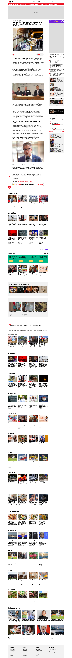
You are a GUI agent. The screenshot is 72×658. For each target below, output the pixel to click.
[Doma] (50, 126)
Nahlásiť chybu (14, 187)
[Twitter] (53, 647)
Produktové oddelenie (39, 650)
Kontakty (37, 647)
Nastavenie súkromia (13, 651)
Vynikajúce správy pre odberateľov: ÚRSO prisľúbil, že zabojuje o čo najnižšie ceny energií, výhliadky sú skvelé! (22, 205)
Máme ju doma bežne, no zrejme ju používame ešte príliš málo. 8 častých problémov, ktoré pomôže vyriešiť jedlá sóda (43, 582)
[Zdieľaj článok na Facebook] (9, 180)
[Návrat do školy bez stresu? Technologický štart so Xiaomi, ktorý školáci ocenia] (43, 418)
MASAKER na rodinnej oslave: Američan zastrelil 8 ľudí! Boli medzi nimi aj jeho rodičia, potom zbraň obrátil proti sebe (58, 150)
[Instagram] (51, 647)
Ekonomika (37, 4)
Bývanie (10, 570)
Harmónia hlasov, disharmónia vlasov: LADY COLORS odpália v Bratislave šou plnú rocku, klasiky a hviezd (12, 274)
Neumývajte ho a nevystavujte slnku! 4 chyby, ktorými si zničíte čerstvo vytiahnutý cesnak (22, 600)
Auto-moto (11, 472)
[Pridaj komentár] (9, 176)
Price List (24, 654)
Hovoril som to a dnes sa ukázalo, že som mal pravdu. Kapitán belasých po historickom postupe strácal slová (12, 562)
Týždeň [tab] (62, 54)
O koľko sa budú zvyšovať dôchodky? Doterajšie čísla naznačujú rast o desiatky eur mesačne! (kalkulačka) (12, 445)
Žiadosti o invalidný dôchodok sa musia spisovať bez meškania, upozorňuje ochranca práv (12, 503)
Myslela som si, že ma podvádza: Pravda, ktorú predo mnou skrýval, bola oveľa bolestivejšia (58, 111)
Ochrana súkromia (12, 650)
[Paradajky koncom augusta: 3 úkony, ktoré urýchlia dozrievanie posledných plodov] (12, 594)
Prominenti (21, 4)
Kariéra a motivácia (14, 492)
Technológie (12, 530)
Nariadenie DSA (12, 655)
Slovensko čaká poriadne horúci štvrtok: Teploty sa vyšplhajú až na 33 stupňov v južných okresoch (33, 345)
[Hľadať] (63, 4)
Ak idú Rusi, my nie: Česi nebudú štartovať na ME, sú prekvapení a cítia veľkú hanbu (22, 463)
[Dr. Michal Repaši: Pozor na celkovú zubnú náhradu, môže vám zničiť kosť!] (22, 398)
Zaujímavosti (31, 4)
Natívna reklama (25, 655)
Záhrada (9, 603)
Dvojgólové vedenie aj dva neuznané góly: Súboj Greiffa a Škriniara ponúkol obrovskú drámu (43, 463)
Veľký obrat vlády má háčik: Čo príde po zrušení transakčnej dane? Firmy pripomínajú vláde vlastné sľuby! (43, 445)
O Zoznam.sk (12, 647)
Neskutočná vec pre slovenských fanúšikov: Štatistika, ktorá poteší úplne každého (33, 274)
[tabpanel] (56, 66)
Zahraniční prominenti (41, 387)
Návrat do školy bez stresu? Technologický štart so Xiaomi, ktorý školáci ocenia (43, 274)
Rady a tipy (30, 524)
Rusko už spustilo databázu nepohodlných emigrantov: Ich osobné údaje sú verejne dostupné (43, 365)
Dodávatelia (31, 181)
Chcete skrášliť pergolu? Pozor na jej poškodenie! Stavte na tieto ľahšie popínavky (43, 600)
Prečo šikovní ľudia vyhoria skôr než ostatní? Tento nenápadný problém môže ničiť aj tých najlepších (33, 503)
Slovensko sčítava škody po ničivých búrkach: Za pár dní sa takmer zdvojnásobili (22, 345)
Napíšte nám (11, 654)
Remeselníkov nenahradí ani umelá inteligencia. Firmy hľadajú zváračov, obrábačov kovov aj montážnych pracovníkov (43, 503)
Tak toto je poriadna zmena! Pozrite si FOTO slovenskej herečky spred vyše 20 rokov (23, 322)
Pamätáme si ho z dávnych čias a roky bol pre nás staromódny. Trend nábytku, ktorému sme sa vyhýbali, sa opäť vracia (22, 582)
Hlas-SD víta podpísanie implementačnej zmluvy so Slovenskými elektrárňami (43, 204)
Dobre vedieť (56, 78)
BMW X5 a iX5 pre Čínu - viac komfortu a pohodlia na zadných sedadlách (12, 482)
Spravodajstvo (38, 649)
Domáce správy (13, 334)
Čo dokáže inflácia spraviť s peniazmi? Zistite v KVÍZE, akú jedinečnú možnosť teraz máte (12, 424)
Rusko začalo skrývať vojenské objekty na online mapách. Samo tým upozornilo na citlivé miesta (22, 542)
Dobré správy (12, 413)
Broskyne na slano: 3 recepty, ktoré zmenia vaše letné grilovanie (32, 522)
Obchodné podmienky (26, 651)
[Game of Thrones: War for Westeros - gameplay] (41, 306)
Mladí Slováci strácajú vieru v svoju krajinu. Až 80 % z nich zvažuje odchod (33, 444)
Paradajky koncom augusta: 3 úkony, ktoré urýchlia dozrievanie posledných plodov (12, 600)
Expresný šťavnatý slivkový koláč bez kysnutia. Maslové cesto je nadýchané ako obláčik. (12, 523)
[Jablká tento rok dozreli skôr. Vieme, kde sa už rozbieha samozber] (33, 555)
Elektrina (21, 181)
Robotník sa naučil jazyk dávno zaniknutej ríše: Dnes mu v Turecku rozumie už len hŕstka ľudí (12, 405)
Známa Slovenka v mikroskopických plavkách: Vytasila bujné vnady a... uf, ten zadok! (22, 385)
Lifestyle (51, 4)
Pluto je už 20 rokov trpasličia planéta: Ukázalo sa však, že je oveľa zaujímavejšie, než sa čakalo (43, 405)
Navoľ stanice (51, 131)
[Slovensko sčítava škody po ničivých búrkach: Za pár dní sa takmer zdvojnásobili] (22, 339)
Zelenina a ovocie (31, 603)
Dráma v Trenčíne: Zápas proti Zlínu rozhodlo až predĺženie (33, 463)
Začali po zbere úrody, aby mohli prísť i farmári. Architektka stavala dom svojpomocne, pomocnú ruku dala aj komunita (33, 582)
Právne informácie (12, 649)
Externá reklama (25, 650)
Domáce (10, 4)
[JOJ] (50, 121)
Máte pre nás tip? (38, 655)
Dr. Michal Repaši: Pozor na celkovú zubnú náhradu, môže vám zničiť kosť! (22, 405)
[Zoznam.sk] (51, 652)
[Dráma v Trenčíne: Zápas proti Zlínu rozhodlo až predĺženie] (33, 457)
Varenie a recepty (13, 512)
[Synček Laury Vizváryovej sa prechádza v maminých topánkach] (28, 306)
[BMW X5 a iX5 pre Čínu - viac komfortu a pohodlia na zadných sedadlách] (12, 477)
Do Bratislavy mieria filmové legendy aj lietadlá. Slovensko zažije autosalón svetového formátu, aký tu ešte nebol (22, 483)
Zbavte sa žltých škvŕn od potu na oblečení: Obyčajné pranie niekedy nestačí (21, 327)
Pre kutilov (11, 589)
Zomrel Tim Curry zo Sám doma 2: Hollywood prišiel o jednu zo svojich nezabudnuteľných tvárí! (43, 385)
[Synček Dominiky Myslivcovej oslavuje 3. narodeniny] (15, 306)
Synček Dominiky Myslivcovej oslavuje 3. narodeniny (14, 313)
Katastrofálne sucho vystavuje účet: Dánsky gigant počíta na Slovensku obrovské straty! (22, 445)
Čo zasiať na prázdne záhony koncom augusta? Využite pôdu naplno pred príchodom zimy (33, 600)
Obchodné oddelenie (39, 651)
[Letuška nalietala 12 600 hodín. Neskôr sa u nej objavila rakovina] (22, 555)
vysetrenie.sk (20, 407)
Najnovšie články (12, 320)
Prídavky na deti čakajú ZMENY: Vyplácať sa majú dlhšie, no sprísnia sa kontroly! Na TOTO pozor (25, 325)
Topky (18, 20)
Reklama (24, 647)
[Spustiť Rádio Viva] (56, 20)
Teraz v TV (51, 116)
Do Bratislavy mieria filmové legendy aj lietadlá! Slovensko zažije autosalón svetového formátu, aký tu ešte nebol (22, 274)
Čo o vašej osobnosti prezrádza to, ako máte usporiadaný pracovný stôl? (22, 503)
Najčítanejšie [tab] (53, 54)
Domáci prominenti (20, 387)
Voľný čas (56, 4)
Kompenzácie (25, 181)
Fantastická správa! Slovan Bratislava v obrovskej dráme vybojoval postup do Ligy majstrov (12, 464)
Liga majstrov (9, 467)
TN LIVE (10, 550)
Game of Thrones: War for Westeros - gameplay (40, 312)
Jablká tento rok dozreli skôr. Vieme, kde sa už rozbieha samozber (33, 561)
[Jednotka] (50, 123)
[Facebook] (49, 647)
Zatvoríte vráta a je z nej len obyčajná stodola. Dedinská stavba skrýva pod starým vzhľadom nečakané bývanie (12, 582)
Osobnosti (9, 387)
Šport (26, 4)
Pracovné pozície (11, 253)
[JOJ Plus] (50, 128)
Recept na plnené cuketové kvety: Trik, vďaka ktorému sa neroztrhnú (42, 523)
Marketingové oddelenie (39, 654)
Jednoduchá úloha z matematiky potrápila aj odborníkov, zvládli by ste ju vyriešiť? (33, 405)
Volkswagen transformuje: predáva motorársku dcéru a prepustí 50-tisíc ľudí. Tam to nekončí (32, 483)
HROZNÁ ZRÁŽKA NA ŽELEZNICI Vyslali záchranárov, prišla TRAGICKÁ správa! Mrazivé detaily (42, 345)
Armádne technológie (10, 545)
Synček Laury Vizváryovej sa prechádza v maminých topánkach (28, 313)
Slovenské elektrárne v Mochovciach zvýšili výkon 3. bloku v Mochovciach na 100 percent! (33, 205)
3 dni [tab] (58, 54)
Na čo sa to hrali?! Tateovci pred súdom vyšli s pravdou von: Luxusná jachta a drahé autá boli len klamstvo (33, 365)
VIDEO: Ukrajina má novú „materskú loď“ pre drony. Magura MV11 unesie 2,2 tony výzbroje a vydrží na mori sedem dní (12, 542)
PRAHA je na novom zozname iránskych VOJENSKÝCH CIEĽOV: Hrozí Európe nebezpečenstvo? (22, 365)
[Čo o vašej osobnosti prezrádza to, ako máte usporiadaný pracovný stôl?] (22, 497)
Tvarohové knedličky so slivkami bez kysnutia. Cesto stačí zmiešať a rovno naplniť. (22, 523)
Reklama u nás (25, 649)
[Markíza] (50, 118)
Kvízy (42, 4)
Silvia (45, 1)
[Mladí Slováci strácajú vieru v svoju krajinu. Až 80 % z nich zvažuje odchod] (33, 438)
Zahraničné (15, 4)
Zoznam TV (12, 300)
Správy (40, 545)
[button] (39, 54)
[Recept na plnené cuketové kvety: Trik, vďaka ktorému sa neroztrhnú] (43, 517)
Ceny (18, 181)
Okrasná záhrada (41, 603)
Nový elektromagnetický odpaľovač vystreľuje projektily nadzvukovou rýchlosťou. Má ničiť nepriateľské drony (33, 542)
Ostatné (19, 466)
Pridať (41, 184)
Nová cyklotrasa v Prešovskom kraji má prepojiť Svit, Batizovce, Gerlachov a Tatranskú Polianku (43, 483)
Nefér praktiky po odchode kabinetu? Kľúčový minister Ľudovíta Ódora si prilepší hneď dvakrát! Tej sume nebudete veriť (12, 205)
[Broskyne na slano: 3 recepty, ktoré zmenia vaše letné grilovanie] (33, 517)
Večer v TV (57, 116)
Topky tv (46, 4)
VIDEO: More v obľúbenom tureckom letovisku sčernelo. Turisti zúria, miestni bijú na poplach (43, 562)
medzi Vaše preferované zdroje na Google (24, 184)
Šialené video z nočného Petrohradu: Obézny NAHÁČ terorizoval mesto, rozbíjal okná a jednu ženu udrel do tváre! (28, 330)
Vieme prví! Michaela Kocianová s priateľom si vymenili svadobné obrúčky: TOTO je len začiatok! (33, 385)
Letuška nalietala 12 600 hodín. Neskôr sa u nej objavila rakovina (22, 561)
